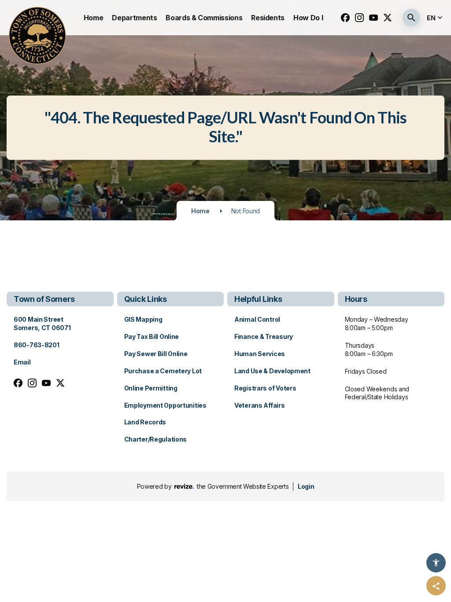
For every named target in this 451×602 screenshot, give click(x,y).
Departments (134, 17)
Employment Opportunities (165, 405)
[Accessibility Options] (436, 562)
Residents (268, 17)
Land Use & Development (272, 371)
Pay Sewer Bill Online (156, 353)
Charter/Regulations (155, 439)
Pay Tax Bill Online (151, 336)
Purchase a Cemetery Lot (163, 371)
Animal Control (257, 319)
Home (94, 17)
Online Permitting (150, 388)
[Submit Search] (411, 17)
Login (306, 486)
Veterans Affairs (259, 405)
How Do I (308, 17)
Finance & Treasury (263, 336)
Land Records (145, 422)
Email (22, 362)
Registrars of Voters (265, 388)
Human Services (259, 353)
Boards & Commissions (204, 17)
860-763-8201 (36, 345)
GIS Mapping (143, 319)
